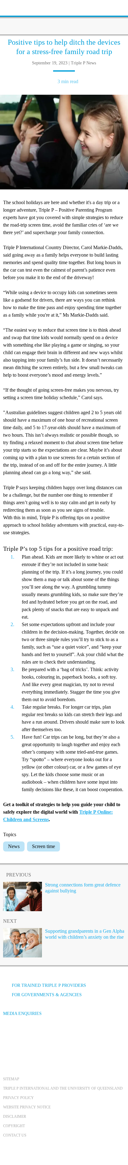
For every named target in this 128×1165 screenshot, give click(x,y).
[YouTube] (26, 1037)
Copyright (14, 1126)
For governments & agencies (47, 994)
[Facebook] (9, 1037)
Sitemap (11, 1079)
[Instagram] (43, 1037)
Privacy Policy (18, 1098)
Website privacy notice (27, 1107)
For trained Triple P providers (49, 985)
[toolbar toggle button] (15, 7)
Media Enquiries (22, 1013)
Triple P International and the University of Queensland (63, 1088)
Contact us (14, 1135)
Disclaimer (14, 1116)
